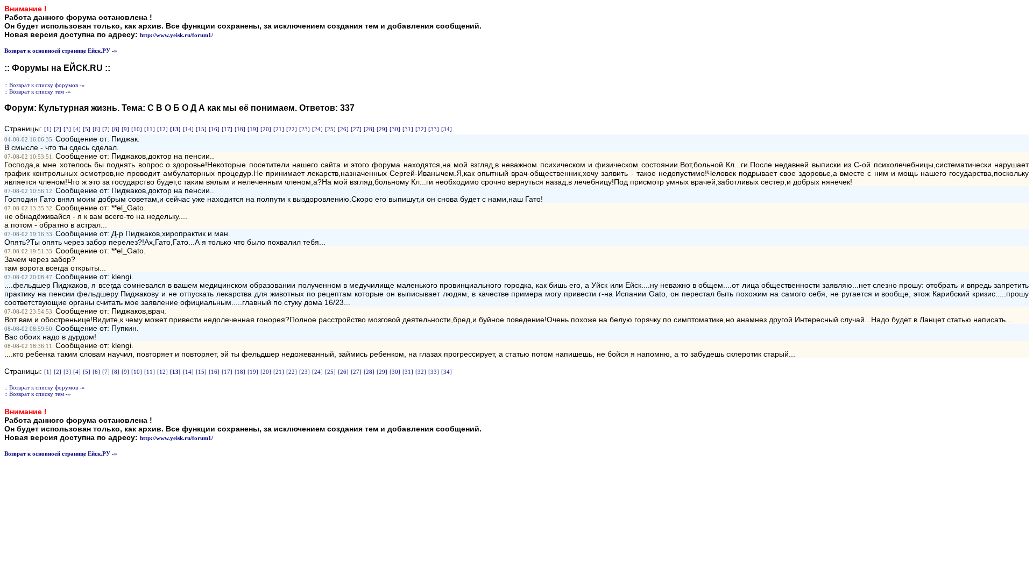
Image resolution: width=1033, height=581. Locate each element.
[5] (86, 129)
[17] (227, 129)
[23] (304, 129)
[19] (252, 129)
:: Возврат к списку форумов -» (44, 85)
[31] (407, 129)
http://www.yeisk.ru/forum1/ (176, 35)
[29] (382, 129)
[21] (278, 129)
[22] (291, 129)
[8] (115, 129)
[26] (343, 129)
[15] (201, 129)
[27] (356, 129)
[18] (240, 129)
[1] (48, 129)
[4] (77, 129)
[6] (96, 129)
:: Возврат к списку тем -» (37, 91)
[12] (162, 129)
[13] (175, 129)
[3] (67, 129)
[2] (57, 129)
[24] (317, 129)
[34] (446, 129)
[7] (106, 129)
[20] (265, 129)
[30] (395, 129)
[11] (149, 129)
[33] (433, 129)
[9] (125, 129)
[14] (188, 129)
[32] (420, 129)
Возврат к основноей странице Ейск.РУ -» (60, 50)
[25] (330, 129)
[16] (214, 129)
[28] (369, 129)
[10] (136, 129)
